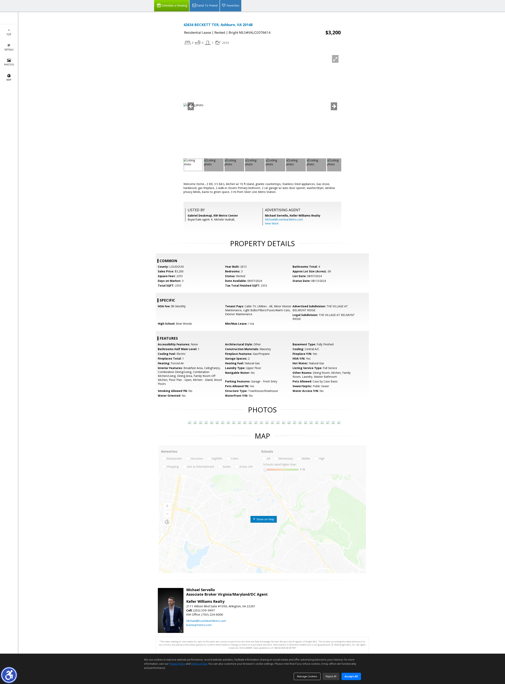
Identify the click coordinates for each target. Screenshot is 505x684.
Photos (9, 64)
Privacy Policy (177, 663)
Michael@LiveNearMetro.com (284, 219)
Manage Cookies (307, 676)
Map (9, 79)
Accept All (351, 676)
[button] (9, 675)
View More (272, 223)
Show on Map (265, 519)
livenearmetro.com (199, 625)
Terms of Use (199, 663)
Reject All (331, 676)
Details (9, 49)
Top (9, 34)
